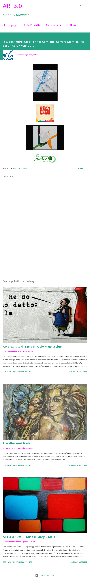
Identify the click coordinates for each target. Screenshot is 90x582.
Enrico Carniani (20, 168)
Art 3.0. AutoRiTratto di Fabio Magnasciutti (33, 346)
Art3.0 (12, 6)
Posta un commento (22, 372)
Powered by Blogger (46, 575)
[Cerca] (80, 4)
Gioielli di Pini (54, 25)
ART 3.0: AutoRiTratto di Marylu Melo (29, 537)
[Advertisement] (45, 255)
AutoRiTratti (32, 25)
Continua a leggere (78, 372)
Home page (10, 25)
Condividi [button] (80, 168)
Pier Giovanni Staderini (19, 443)
